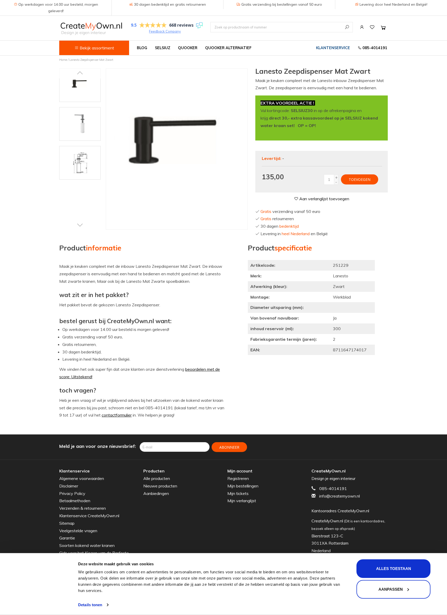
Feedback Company (165, 31)
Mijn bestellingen (242, 485)
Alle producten (156, 478)
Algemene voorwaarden (81, 478)
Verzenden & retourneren (82, 508)
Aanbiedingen (156, 493)
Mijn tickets (238, 493)
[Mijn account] (362, 27)
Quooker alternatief (228, 48)
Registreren (238, 478)
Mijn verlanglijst (241, 500)
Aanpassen (390, 589)
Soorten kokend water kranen (87, 545)
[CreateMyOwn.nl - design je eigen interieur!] (91, 28)
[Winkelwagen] (383, 27)
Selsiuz (162, 48)
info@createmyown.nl (339, 496)
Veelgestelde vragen (78, 530)
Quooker (187, 48)
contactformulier (117, 415)
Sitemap (66, 523)
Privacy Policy (72, 493)
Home (63, 60)
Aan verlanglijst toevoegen (323, 198)
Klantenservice (333, 48)
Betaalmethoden (74, 500)
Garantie (67, 537)
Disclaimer (68, 485)
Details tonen (90, 605)
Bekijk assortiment (96, 47)
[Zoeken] (347, 27)
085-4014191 (374, 48)
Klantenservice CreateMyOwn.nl (89, 515)
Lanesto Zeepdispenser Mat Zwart (91, 60)
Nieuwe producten (160, 485)
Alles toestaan (393, 568)
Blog (142, 48)
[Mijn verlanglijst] (372, 27)
